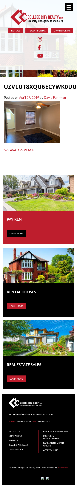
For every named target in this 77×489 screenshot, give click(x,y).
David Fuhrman (55, 97)
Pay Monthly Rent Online (53, 444)
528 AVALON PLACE (19, 150)
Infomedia (63, 467)
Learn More (16, 233)
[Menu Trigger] (69, 7)
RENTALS (15, 30)
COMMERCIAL (16, 449)
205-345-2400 (23, 421)
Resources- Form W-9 (55, 431)
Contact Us (15, 435)
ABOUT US (14, 431)
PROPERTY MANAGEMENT (51, 437)
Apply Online (50, 450)
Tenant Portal (37, 30)
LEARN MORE (16, 306)
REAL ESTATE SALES (18, 444)
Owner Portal (62, 30)
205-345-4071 (44, 421)
